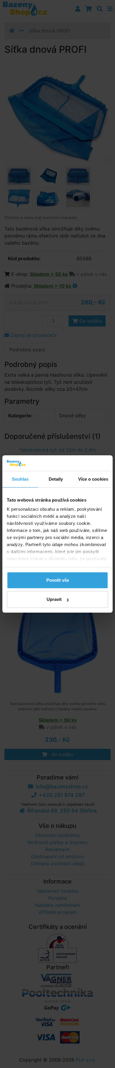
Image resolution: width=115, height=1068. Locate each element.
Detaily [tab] (56, 479)
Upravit (54, 599)
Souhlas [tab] (20, 479)
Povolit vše (57, 580)
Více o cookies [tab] (93, 479)
